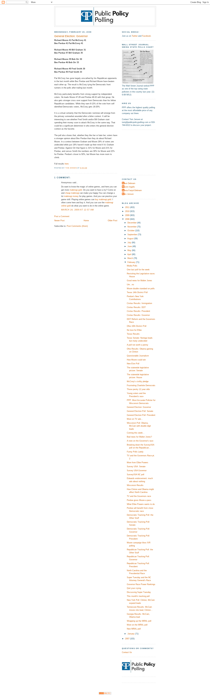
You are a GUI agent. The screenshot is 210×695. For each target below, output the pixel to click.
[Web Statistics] (105, 694)
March (130, 258)
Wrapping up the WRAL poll (139, 621)
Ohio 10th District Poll (136, 326)
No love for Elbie (134, 330)
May (129, 250)
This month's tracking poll (138, 596)
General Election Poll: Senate (140, 411)
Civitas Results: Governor (138, 315)
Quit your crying (134, 588)
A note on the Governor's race (140, 441)
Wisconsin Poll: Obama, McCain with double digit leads (139, 426)
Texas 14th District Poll (137, 292)
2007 (127, 638)
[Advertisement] (141, 152)
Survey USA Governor (137, 470)
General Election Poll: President (141, 415)
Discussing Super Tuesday (139, 592)
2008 (127, 219)
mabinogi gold (76, 190)
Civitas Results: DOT (136, 307)
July (129, 242)
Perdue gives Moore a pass (139, 500)
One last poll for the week (138, 269)
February (131, 262)
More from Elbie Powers (137, 462)
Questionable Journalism (138, 356)
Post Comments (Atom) (77, 226)
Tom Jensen (128, 194)
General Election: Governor (139, 407)
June (129, 246)
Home (86, 220)
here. (67, 164)
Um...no (130, 284)
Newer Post (59, 220)
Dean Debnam (129, 183)
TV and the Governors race (139, 496)
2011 (127, 207)
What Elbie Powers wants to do (141, 504)
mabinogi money (71, 196)
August (130, 238)
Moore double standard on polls (141, 288)
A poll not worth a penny (137, 345)
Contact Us (127, 652)
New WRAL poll (134, 629)
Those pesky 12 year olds (138, 389)
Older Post (112, 220)
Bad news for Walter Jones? (139, 437)
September (132, 234)
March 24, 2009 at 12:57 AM (77, 210)
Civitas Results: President (138, 311)
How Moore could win (136, 360)
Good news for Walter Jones (139, 280)
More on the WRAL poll (137, 625)
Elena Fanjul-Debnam (132, 190)
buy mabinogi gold (103, 199)
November (132, 227)
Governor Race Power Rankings (141, 584)
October (131, 230)
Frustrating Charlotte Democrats (141, 385)
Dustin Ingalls (129, 187)
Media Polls (132, 266)
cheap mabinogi (72, 193)
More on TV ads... (135, 419)
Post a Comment (61, 216)
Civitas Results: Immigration (139, 303)
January (131, 634)
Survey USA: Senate (136, 466)
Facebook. (146, 36)
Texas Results (133, 334)
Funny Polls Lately (135, 452)
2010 (127, 211)
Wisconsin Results (135, 485)
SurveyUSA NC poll (135, 474)
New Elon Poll (133, 363)
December (132, 223)
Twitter (135, 36)
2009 (127, 215)
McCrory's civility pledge (138, 381)
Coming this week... (136, 433)
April (129, 254)
